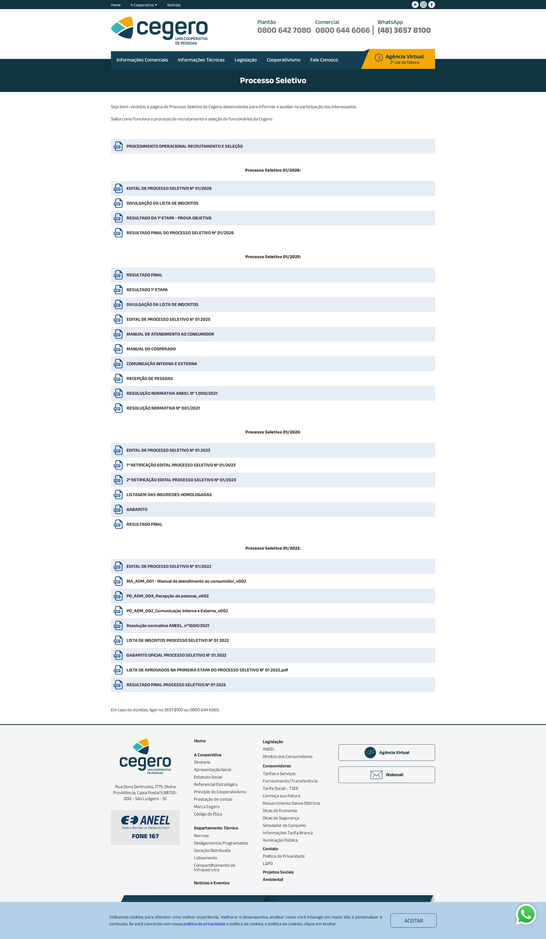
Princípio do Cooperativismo (220, 792)
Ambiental (273, 879)
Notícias (174, 5)
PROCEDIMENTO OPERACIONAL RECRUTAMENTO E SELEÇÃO (185, 146)
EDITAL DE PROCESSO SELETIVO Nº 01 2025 (168, 319)
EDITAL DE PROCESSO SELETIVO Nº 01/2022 (169, 566)
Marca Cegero (207, 806)
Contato (270, 848)
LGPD (268, 863)
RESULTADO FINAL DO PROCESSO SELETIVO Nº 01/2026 (180, 232)
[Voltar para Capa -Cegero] (159, 31)
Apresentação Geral (212, 769)
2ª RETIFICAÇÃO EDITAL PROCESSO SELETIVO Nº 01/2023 (181, 479)
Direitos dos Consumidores (288, 756)
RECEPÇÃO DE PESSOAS (150, 378)
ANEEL (269, 749)
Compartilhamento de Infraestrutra (214, 867)
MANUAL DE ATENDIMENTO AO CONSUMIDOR (170, 334)
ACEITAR (413, 921)
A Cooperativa (143, 5)
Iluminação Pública (280, 840)
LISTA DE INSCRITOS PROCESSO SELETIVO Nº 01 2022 (178, 640)
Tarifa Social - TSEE (280, 788)
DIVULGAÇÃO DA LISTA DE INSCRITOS (162, 203)
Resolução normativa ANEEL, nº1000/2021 (168, 625)
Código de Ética (208, 814)
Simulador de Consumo (284, 825)
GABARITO (137, 509)
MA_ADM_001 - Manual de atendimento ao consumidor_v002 (186, 581)
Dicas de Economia (280, 810)
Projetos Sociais (278, 872)
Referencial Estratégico (215, 784)
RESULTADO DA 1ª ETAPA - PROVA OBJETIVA (169, 217)
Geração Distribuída (212, 850)
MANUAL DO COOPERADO (151, 348)
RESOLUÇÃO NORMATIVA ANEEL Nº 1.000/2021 (172, 393)
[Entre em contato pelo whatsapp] (526, 915)
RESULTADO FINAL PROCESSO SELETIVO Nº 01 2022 (176, 684)
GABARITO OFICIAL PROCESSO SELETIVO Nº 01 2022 (176, 655)
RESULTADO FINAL (144, 274)
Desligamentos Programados (221, 843)
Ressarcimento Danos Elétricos (291, 803)
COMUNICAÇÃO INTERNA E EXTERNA (162, 363)
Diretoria (202, 762)
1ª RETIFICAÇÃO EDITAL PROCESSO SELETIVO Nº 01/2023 (181, 465)
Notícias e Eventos (211, 883)
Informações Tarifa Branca (288, 833)
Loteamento (205, 858)
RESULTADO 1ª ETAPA (147, 289)
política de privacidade (204, 923)
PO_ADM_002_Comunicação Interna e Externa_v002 (177, 610)
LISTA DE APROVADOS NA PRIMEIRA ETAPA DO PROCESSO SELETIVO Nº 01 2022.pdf (207, 669)
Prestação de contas (213, 799)
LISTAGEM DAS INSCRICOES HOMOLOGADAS (169, 494)
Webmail (394, 774)
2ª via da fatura (405, 59)
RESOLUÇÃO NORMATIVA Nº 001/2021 (163, 408)
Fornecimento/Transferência (290, 781)
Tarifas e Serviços (279, 773)
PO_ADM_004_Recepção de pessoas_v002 (168, 595)
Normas (201, 835)
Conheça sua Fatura (281, 796)
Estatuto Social (208, 777)
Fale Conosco (324, 60)
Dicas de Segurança (281, 818)
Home (116, 5)
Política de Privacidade (284, 856)
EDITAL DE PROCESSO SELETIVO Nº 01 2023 (168, 450)
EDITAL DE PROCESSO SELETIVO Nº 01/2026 (169, 188)
